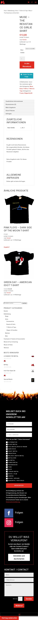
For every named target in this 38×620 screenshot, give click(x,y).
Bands (6, 311)
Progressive (12, 464)
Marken (7, 333)
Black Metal (12, 444)
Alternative (12, 442)
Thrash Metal (13, 471)
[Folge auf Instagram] (8, 522)
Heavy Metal (12, 451)
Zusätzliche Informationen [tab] (14, 101)
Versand (24, 39)
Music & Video (8, 345)
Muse (31, 86)
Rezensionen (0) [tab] (11, 104)
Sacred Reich (8, 379)
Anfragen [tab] (9, 114)
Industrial (12, 453)
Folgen (19, 512)
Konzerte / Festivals (16, 480)
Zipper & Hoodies (11, 330)
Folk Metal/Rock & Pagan (17, 446)
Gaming (11, 476)
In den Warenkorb (27, 65)
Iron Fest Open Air (9, 370)
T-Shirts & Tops (23, 10)
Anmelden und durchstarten (19, 557)
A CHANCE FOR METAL (11, 356)
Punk (10, 467)
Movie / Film (12, 473)
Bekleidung (11, 10)
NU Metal (11, 460)
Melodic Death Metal (16, 455)
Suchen (24, 303)
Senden (29, 599)
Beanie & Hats (10, 324)
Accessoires (10, 321)
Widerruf (19, 606)
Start (5, 10)
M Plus (6, 365)
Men (6, 336)
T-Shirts (25, 88)
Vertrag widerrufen (9, 618)
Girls (16, 10)
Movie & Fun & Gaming (11, 342)
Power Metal (13, 462)
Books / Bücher (14, 478)
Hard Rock (12, 449)
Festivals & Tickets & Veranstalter (14, 339)
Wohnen (6, 348)
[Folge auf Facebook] (8, 513)
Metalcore (12, 458)
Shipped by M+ (28, 93)
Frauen (22, 93)
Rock (21, 88)
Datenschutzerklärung (13, 502)
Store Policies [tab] (10, 110)
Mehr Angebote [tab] (11, 107)
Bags (6, 316)
